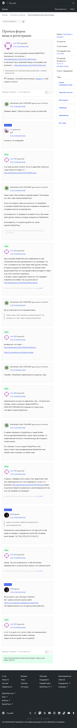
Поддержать (64, 683)
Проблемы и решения (17, 15)
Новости (5, 680)
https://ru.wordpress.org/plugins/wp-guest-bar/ (21, 603)
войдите (39, 79)
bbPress (6, 700)
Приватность (7, 687)
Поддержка (44, 680)
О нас (4, 676)
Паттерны (24, 687)
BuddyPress (7, 704)
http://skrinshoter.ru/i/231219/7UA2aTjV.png (20, 59)
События (61, 680)
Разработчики (45, 683)
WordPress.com (9, 693)
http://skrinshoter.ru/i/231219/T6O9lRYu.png (20, 173)
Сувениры (63, 687)
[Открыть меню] (74, 3)
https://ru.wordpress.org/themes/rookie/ (19, 352)
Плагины (24, 683)
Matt (5, 697)
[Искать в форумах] (23, 21)
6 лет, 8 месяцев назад (20, 46)
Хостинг (5, 683)
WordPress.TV (46, 687)
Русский (10, 713)
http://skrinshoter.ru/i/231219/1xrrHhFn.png (30, 65)
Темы (23, 680)
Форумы (5, 9)
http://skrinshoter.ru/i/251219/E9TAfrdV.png (28, 485)
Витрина (24, 676)
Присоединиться (64, 676)
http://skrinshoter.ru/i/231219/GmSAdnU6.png (20, 283)
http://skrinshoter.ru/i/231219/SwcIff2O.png (20, 347)
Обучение (43, 676)
